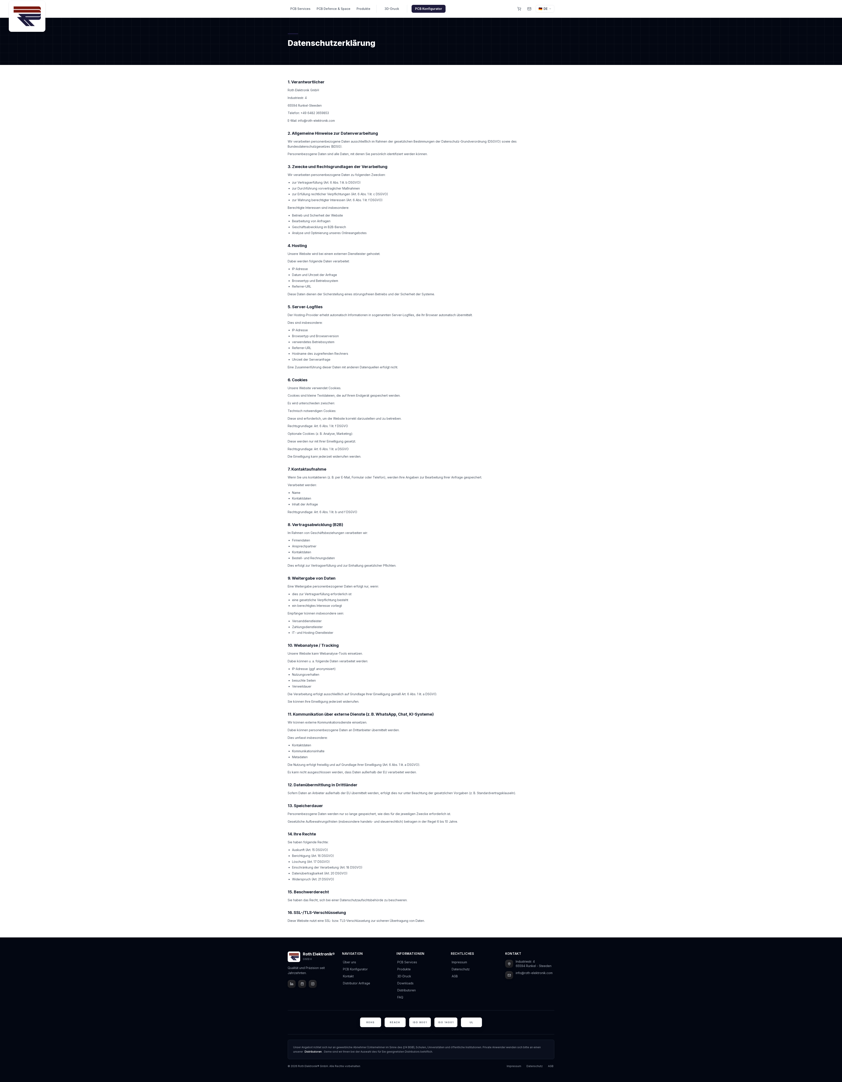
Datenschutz (461, 969)
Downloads (405, 983)
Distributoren (406, 990)
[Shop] (302, 984)
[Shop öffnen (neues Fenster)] (519, 9)
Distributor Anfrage (356, 983)
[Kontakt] (529, 9)
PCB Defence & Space (333, 9)
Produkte (363, 9)
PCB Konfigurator (428, 9)
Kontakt (348, 976)
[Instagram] (313, 984)
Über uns (349, 962)
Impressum (459, 962)
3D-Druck (392, 9)
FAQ (400, 997)
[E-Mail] (509, 975)
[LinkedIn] (292, 984)
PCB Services (300, 9)
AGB (455, 976)
